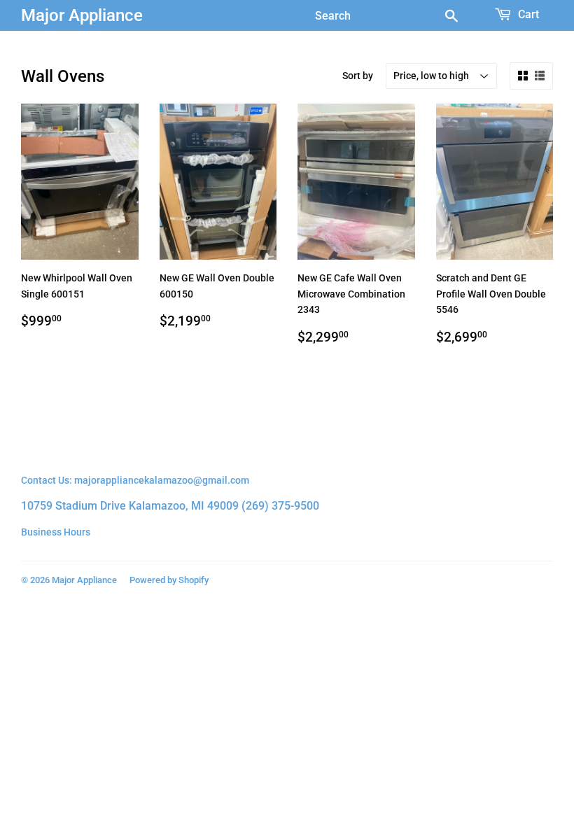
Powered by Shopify (169, 580)
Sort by (357, 75)
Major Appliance (82, 15)
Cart (527, 14)
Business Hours (55, 532)
